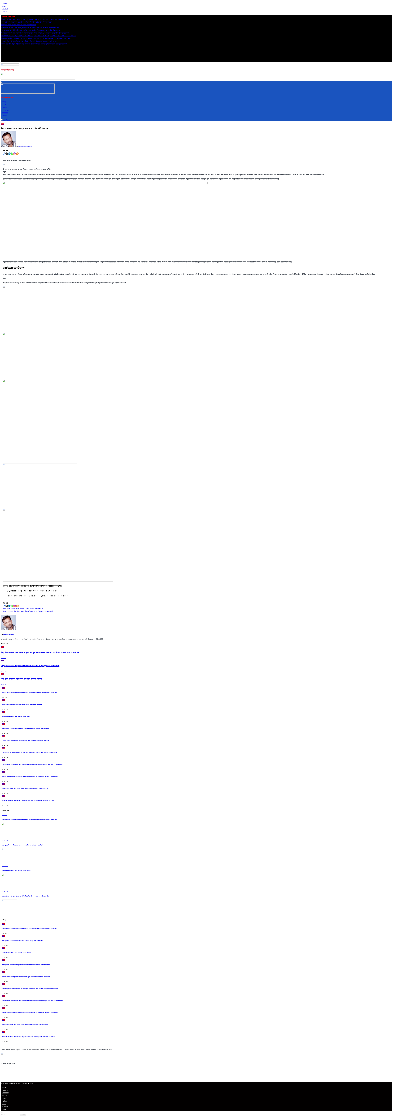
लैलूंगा (4, 105)
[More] (17, 153)
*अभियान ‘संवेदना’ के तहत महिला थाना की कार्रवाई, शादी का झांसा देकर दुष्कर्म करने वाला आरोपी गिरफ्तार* (25, 788)
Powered (24, 1083)
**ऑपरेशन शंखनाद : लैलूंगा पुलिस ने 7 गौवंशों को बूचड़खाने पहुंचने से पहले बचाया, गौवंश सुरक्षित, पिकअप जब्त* (26, 740)
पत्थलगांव (5, 113)
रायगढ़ (4, 102)
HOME (4, 12)
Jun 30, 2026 (4, 671)
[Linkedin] (9, 153)
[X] (6, 153)
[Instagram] (14, 153)
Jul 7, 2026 (3, 658)
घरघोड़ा (4, 107)
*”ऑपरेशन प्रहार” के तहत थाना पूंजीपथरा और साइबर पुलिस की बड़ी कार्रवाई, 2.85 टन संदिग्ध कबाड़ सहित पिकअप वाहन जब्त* (30, 752)
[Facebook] (4, 153)
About (4, 6)
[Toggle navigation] (1, 82)
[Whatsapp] (12, 153)
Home (4, 3)
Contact (5, 9)
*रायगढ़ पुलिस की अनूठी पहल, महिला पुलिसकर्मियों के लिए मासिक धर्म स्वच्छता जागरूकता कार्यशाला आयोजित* (26, 728)
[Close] (1, 1112)
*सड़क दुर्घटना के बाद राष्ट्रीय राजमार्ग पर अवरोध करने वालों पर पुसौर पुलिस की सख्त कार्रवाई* (30, 666)
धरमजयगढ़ (5, 110)
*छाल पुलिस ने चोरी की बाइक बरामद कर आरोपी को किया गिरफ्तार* (21, 679)
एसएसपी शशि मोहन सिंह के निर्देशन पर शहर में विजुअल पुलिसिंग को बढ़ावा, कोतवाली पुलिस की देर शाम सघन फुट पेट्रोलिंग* (28, 800)
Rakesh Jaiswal (21, 146)
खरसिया (4, 116)
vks (31, 1083)
